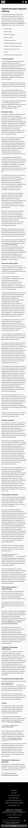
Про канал (14, 790)
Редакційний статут (14, 805)
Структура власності (14, 795)
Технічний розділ (14, 798)
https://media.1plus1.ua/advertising (9, 775)
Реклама (14, 793)
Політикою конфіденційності (12, 822)
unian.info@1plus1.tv (14, 817)
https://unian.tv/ (5, 23)
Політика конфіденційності (14, 800)
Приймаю (14, 825)
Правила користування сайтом (14, 802)
